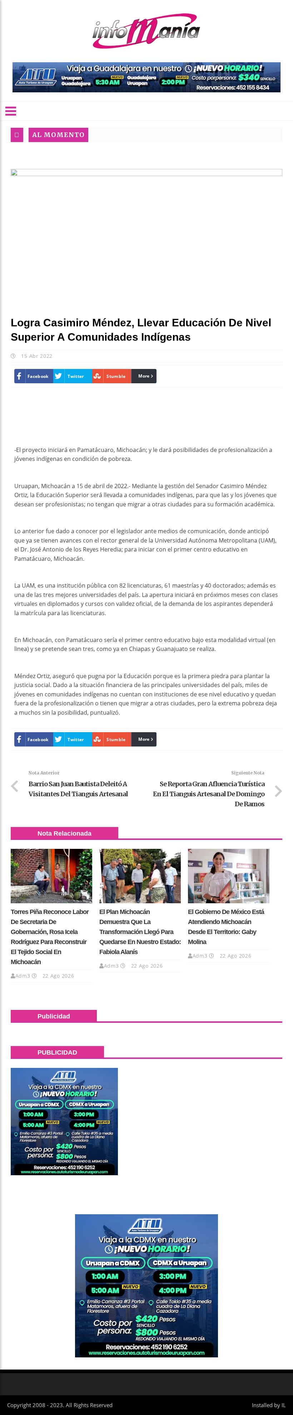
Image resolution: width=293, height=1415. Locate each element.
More (143, 376)
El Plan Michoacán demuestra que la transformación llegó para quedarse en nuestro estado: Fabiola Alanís (140, 932)
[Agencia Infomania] (146, 31)
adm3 (22, 975)
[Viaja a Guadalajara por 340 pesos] (146, 77)
